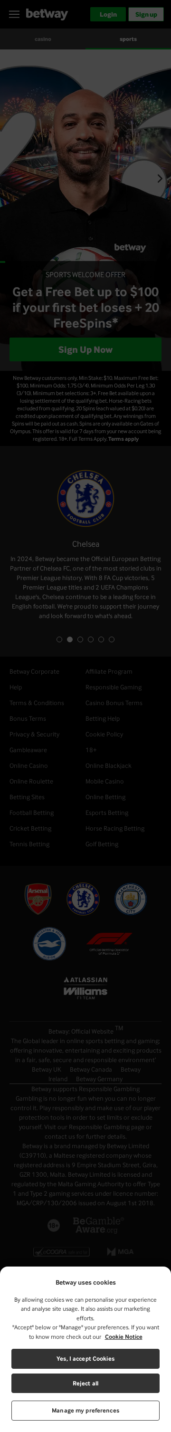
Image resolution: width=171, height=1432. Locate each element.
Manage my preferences (85, 1410)
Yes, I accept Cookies (85, 1358)
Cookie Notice (123, 1336)
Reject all (85, 1383)
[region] (85, 1349)
